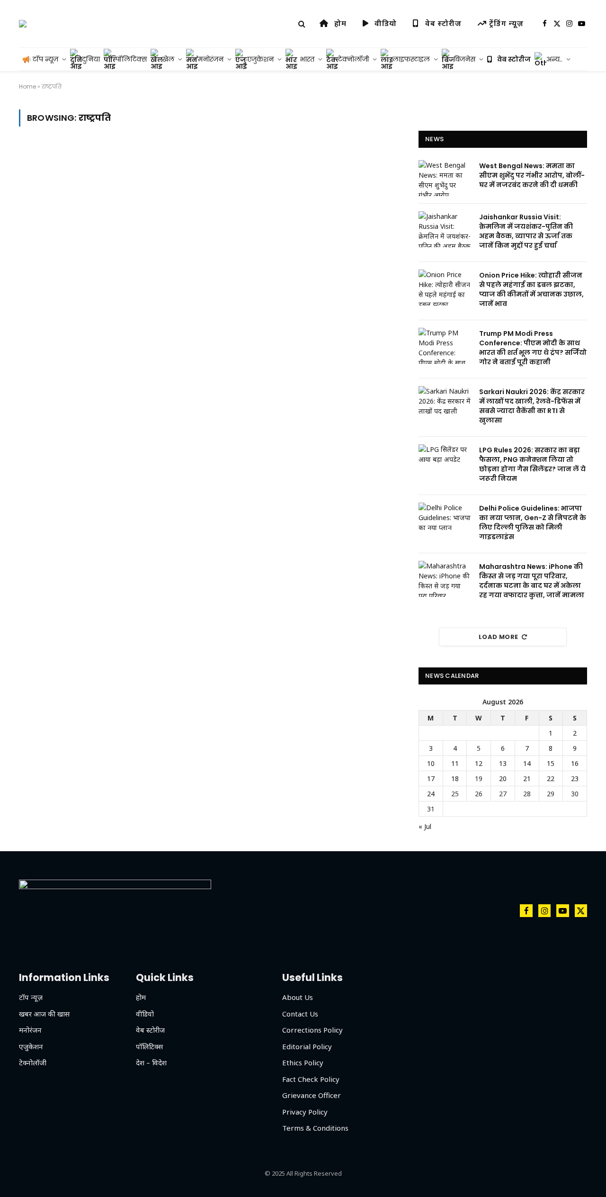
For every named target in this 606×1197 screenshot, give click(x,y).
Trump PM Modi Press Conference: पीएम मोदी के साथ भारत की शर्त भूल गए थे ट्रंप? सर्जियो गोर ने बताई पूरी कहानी (533, 348)
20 (503, 778)
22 (550, 778)
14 (527, 763)
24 (431, 793)
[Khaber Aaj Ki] (23, 23)
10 (431, 763)
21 (527, 778)
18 (455, 778)
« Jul (425, 826)
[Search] (301, 24)
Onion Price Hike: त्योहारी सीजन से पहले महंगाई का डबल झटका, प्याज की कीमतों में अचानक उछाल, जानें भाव (531, 289)
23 (575, 778)
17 (431, 778)
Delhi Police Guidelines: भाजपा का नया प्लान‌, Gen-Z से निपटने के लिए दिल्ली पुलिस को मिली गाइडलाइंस (532, 522)
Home (27, 86)
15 (550, 763)
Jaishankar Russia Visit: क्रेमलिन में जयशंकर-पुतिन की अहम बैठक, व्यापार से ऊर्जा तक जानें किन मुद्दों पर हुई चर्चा (526, 231)
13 (503, 763)
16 (575, 763)
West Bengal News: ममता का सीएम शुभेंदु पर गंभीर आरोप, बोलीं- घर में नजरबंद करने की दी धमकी (532, 175)
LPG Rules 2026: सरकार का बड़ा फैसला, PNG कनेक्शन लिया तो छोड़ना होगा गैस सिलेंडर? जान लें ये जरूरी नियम (532, 464)
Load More (498, 636)
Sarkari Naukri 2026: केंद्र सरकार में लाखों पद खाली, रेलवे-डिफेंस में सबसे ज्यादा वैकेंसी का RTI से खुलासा (532, 406)
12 (478, 763)
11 (455, 763)
